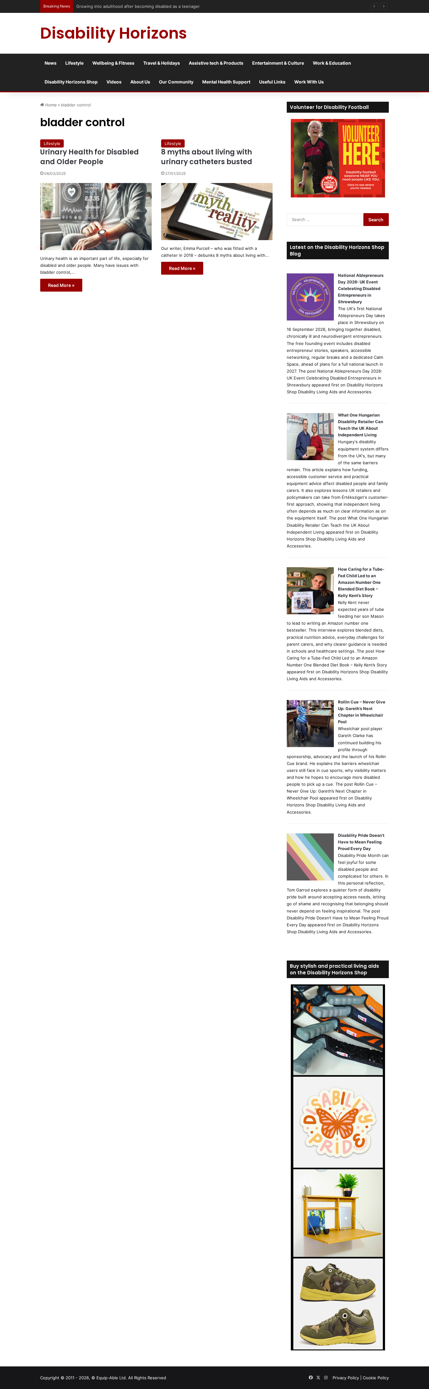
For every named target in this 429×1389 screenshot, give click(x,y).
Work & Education (332, 63)
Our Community (176, 81)
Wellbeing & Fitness (113, 63)
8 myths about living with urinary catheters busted (206, 157)
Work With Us (309, 81)
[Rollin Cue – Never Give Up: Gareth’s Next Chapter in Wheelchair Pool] (310, 745)
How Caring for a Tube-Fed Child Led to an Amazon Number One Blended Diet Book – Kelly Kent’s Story (361, 582)
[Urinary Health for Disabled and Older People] (96, 216)
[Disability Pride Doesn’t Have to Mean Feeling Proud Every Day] (310, 878)
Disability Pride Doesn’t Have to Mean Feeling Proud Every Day (361, 842)
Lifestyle (74, 63)
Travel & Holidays (161, 63)
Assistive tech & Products (216, 63)
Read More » (61, 285)
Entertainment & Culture (278, 63)
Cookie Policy (376, 1377)
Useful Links (272, 81)
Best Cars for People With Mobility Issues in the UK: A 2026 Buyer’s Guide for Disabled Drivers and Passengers (185, 6)
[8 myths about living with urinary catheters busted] (217, 211)
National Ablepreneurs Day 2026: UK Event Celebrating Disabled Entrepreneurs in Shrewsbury (360, 288)
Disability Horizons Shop (71, 81)
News (51, 63)
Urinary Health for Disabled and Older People (89, 157)
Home (50, 104)
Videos (114, 81)
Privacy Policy (346, 1377)
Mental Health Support (226, 81)
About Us (140, 81)
